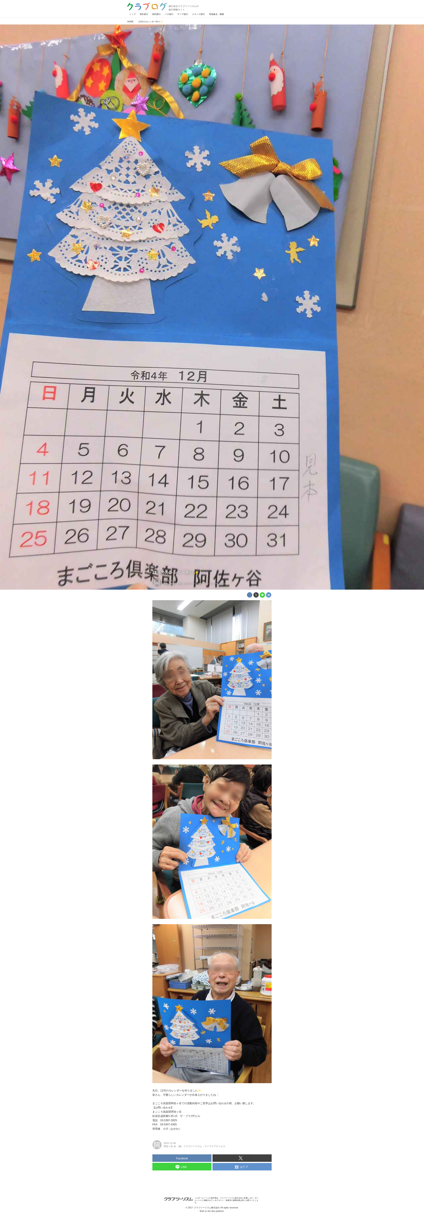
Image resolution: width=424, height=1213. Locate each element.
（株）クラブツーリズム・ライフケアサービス (201, 583)
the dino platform (216, 1211)
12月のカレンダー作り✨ (175, 572)
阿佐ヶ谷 (168, 583)
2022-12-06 (170, 580)
